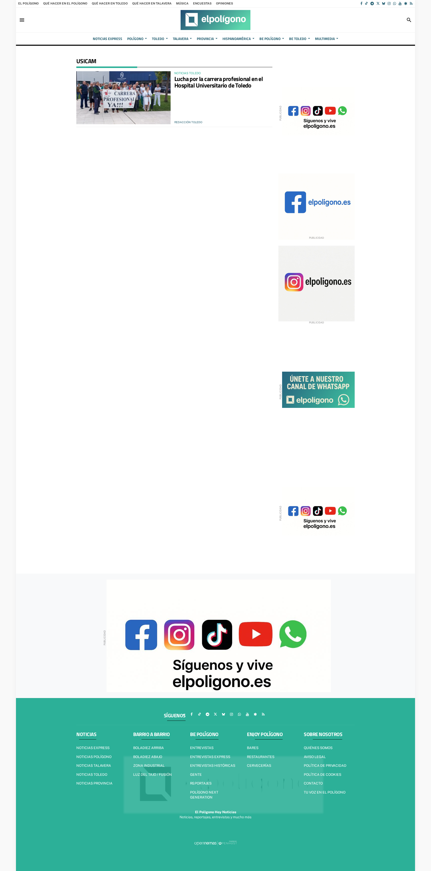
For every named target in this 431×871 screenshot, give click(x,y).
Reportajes (201, 783)
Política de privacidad (325, 766)
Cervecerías (259, 766)
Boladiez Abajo (147, 757)
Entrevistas (202, 748)
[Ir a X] (378, 3)
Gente (196, 775)
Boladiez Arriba (148, 748)
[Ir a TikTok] (366, 3)
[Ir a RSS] (411, 3)
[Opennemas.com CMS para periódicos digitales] (215, 843)
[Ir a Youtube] (400, 3)
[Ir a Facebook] (361, 3)
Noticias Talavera (93, 766)
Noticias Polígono (93, 757)
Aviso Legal (315, 757)
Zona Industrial (149, 766)
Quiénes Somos (318, 748)
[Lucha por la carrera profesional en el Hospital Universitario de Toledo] (123, 97)
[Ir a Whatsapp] (394, 3)
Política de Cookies (322, 775)
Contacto (313, 783)
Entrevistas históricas (212, 766)
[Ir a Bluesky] (383, 3)
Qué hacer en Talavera (152, 3)
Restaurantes (260, 757)
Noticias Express (92, 748)
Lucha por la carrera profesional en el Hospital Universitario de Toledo (218, 82)
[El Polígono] (215, 20)
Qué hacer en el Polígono (65, 3)
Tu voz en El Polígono (324, 792)
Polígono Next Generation (204, 794)
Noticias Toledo (91, 775)
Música (182, 3)
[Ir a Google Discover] (405, 3)
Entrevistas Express (210, 757)
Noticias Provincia (94, 783)
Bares (252, 748)
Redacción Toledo (188, 122)
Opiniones (224, 3)
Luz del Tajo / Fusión (152, 775)
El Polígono (28, 3)
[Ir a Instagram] (389, 3)
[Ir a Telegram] (372, 3)
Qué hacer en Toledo (110, 3)
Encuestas (202, 3)
